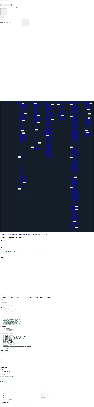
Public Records (6, 397)
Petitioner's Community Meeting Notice (12, 319)
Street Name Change (36, 127)
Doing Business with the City (75, 156)
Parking (34, 123)
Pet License (87, 121)
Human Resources (23, 147)
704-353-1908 (5, 379)
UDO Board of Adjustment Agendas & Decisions (24, 170)
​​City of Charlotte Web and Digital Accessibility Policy (22, 187)
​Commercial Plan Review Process (75, 118)
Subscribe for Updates (24, 183)
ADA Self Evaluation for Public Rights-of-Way (24, 194)
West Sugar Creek (75, 150)
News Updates (20, 182)
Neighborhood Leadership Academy (36, 135)
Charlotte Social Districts (24, 165)
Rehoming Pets (87, 120)
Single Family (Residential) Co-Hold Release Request (76, 120)
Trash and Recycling (47, 104)
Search (1, 22)
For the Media (22, 185)
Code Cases (35, 117)
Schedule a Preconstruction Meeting (76, 130)
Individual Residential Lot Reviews (75, 144)
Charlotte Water (5, 345)
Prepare (60, 105)
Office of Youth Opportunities (22, 162)
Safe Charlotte (59, 118)
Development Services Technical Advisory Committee (76, 142)
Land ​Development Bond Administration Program (75, 132)
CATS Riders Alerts (44, 397)
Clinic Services (85, 113)
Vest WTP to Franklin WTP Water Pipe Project (76, 198)
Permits (45, 135)
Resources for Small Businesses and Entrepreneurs (75, 107)
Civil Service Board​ (23, 164)
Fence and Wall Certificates (48, 148)
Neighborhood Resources (35, 131)
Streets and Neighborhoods (33, 102)
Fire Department (59, 114)
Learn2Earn (74, 212)
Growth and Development (72, 102)
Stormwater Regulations (50, 128)
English (10, 2)
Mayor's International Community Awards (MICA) (23, 177)
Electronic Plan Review (76, 138)
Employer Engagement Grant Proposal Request (76, 231)
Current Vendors (75, 164)
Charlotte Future (72, 206)
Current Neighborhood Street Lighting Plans (37, 149)
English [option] (10, 7)
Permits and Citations (88, 119)
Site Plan (6, 328)
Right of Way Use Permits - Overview (49, 146)
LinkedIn (20, 401)
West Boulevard (74, 154)
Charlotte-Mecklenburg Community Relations (24, 141)
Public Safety (57, 102)
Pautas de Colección (49, 113)
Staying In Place (36, 108)
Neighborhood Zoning (37, 105)
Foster (84, 136)
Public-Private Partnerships (74, 112)
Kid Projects (87, 131)
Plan (59, 109)
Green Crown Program (24, 168)
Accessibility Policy (7, 391)
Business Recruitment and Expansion (75, 110)
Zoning (73, 179)
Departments (20, 133)
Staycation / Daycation (89, 107)
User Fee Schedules (75, 134)
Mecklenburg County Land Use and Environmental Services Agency (17, 346)
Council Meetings (21, 113)
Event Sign (48, 140)
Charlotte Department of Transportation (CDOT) (24, 138)
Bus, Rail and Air (47, 103)
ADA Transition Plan (23, 192)
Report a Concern (49, 127)
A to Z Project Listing (75, 196)
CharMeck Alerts (44, 395)
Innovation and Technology (22, 149)
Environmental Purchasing (74, 174)
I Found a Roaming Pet (89, 111)
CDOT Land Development (48, 144)
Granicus (15, 404)
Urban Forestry (74, 124)
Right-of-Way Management (48, 161)
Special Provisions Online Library (75, 159)
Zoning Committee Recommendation (11, 323)
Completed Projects (75, 203)
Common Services (75, 180)
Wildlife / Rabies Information (88, 126)
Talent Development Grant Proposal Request (76, 229)
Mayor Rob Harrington (24, 104)
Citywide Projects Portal (74, 186)
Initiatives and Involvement (22, 155)
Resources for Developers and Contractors (35, 110)
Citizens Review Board (24, 163)
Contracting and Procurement (22, 142)
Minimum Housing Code (37, 119)
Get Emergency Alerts (63, 111)
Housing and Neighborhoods (22, 146)
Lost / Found (85, 109)
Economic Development (74, 103)
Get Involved (33, 129)
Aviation (21, 152)
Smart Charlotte (72, 209)
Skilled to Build (72, 227)
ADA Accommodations (7, 393)
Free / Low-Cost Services (88, 124)
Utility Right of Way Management (49, 142)
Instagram (31, 401)
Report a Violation (36, 116)
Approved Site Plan (8, 330)
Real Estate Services (36, 114)
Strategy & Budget (23, 151)
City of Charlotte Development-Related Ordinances (75, 136)
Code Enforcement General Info (36, 121)
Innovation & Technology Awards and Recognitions (76, 217)
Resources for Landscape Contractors (76, 173)
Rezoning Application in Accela (9, 251)
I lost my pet (87, 112)
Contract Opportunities (76, 160)
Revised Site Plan (8, 329)
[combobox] (6, 5)
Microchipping (87, 110)
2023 (35, 234)
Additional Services (49, 114)
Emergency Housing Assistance (36, 107)
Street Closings (35, 124)
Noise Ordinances (36, 118)
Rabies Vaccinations (88, 115)
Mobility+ (71, 221)
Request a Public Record (48, 132)
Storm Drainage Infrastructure (48, 130)
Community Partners (88, 133)
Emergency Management (61, 103)
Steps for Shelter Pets (86, 137)
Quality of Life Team (23, 181)
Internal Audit (22, 150)
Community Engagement (37, 133)
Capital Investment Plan (76, 207)
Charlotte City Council (24, 105)
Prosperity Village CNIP (76, 191)
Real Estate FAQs (75, 195)
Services (43, 102)
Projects (47, 126)
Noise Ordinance (23, 121)
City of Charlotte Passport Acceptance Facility (48, 134)
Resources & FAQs (75, 222)
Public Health (59, 115)
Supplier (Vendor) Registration (75, 162)
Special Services (49, 106)
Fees (47, 122)
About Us (47, 120)
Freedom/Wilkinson (75, 155)
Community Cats (88, 116)
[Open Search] (2, 17)
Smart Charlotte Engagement (74, 214)
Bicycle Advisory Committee (23, 167)
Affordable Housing (36, 104)
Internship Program (23, 131)
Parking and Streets (34, 122)
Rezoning (73, 182)
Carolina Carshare (36, 128)
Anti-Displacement (23, 172)
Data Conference (75, 215)
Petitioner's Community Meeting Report (12, 321)
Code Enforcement (34, 115)
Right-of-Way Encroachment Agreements (48, 152)
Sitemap (4, 395)
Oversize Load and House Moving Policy (50, 156)
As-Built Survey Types (76, 140)
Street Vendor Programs (50, 154)
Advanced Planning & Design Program (76, 194)
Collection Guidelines (49, 112)
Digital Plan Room (75, 139)
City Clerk (22, 139)
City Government (19, 102)
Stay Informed (61, 108)
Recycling (47, 105)
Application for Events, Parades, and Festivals (50, 139)
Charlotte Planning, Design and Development (22, 234)
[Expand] (23, 102)
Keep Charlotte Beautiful (37, 132)
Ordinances (22, 122)
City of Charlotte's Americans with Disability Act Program (24, 191)
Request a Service (47, 162)
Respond (60, 110)
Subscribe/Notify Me (45, 393)
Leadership (20, 103)
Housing (32, 103)
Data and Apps (48, 121)
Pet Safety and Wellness (89, 122)
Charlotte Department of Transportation (12, 337)
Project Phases (74, 192)
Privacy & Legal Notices (8, 399)
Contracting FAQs (75, 165)
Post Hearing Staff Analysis (10, 322)
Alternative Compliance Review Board (24, 180)
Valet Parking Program (50, 157)
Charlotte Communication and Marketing (23, 135)
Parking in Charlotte (47, 131)
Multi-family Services (49, 107)
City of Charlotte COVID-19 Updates (62, 117)
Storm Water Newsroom (50, 125)
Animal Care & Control (85, 102)
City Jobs (19, 130)
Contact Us (20, 112)
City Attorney (22, 153)
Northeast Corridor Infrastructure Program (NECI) (76, 189)
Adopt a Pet (87, 104)
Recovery (60, 107)
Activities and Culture (34, 142)
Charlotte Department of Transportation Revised (13, 338)
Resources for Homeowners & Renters (37, 113)
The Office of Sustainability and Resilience (23, 159)
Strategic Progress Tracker (22, 195)
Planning (73, 178)
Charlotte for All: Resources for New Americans (23, 174)
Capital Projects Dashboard (74, 200)
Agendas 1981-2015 (23, 125)
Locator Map (7, 305)
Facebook (14, 401)
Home (3, 234)
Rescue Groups (87, 108)
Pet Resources (85, 118)
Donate (84, 130)
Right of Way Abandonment (48, 150)
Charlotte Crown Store (22, 154)
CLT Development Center (74, 115)
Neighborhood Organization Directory (37, 141)
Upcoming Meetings (23, 114)
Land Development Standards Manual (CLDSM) (75, 127)
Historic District (74, 181)
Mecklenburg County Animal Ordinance (88, 127)
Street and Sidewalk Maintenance (36, 126)
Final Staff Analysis (8, 324)
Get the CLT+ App (23, 184)
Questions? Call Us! (75, 125)
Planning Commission (75, 183)
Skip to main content (4, 0)
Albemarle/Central (75, 151)
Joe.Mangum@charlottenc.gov (8, 376)
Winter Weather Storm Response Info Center (63, 113)
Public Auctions (74, 163)
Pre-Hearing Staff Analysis (10, 320)
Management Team (88, 134)
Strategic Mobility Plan (74, 208)
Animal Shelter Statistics (87, 135)
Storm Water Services (47, 119)
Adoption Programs (86, 103)
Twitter (26, 401)
